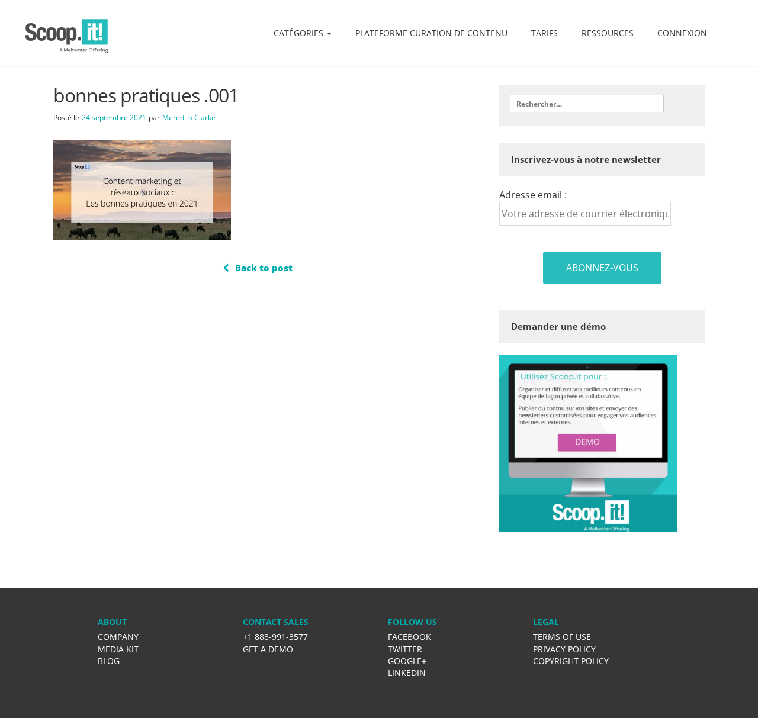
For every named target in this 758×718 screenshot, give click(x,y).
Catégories (300, 32)
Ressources (608, 32)
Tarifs (544, 32)
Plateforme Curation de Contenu (431, 32)
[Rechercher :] (587, 103)
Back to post (264, 267)
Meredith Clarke (189, 117)
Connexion (682, 32)
